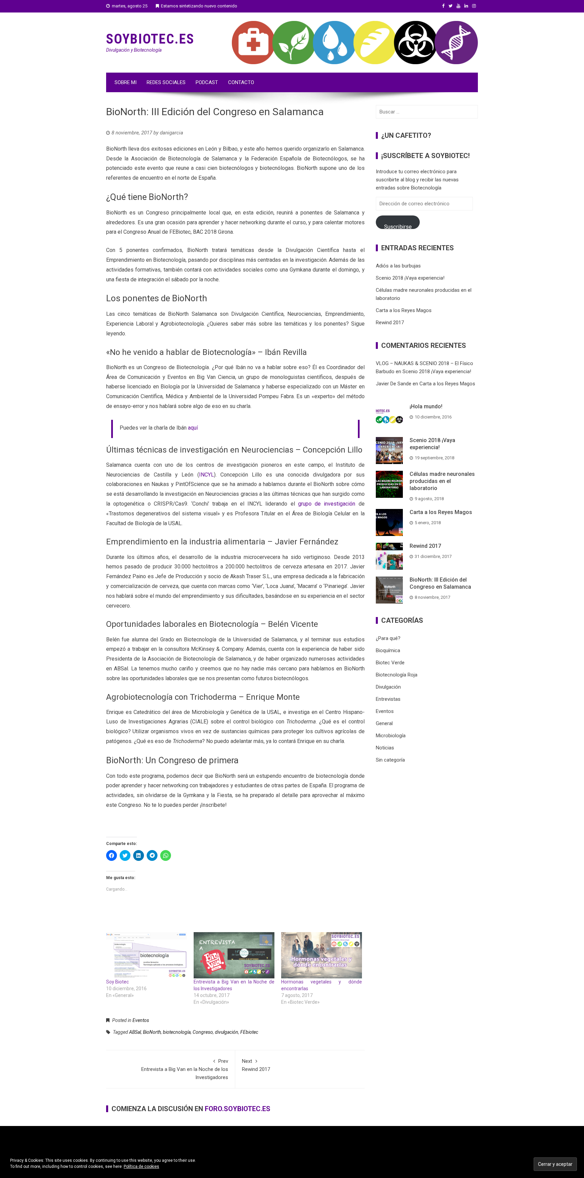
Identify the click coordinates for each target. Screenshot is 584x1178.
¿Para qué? (388, 638)
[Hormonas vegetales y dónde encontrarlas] (321, 955)
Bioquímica (388, 650)
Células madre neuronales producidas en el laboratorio (442, 481)
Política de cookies (141, 1166)
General (384, 723)
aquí (193, 428)
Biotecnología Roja (396, 675)
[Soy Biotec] (146, 955)
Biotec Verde (390, 663)
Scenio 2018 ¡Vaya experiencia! (410, 278)
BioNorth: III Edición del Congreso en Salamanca (440, 583)
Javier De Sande (393, 384)
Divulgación (388, 687)
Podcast (207, 82)
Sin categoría (390, 760)
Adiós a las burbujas (398, 266)
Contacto (241, 82)
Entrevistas (388, 699)
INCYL (206, 474)
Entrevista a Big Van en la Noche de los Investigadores (184, 1069)
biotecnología (177, 1032)
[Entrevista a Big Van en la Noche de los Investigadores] (234, 955)
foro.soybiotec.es (237, 1109)
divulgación (226, 1032)
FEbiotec (249, 1032)
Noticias (385, 748)
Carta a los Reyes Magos (404, 310)
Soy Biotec (117, 981)
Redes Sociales (166, 82)
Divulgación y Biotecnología (134, 50)
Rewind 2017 (256, 1065)
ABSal (135, 1032)
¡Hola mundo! (426, 406)
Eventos (140, 1020)
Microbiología (391, 736)
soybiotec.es (150, 39)
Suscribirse (398, 226)
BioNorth (152, 1032)
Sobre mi (126, 82)
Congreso (203, 1032)
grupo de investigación (327, 504)
